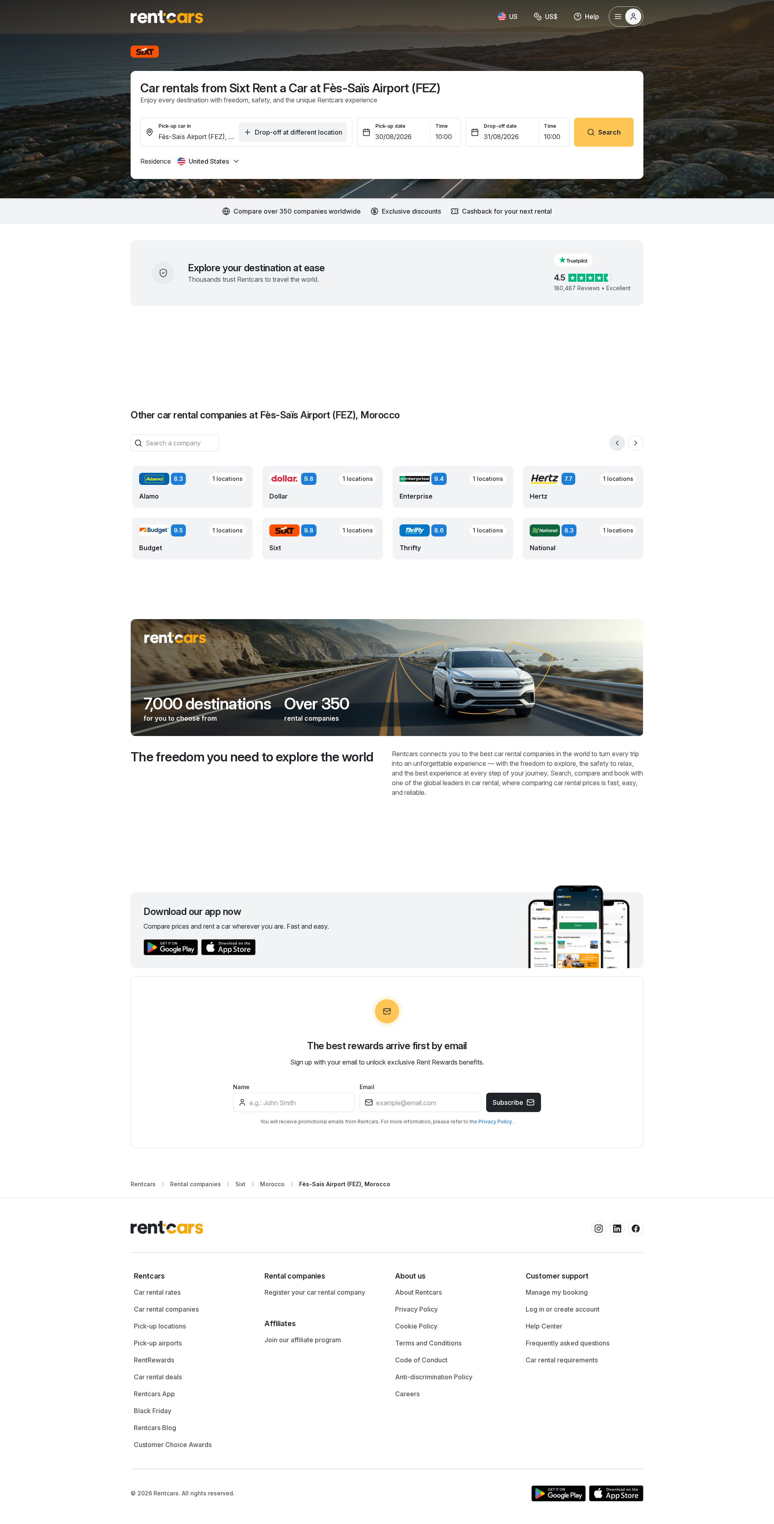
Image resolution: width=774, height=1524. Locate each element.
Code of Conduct (421, 1360)
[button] (579, 260)
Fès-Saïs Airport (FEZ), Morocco (344, 1184)
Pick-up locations (160, 1326)
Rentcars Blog (155, 1428)
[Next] (635, 443)
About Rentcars (418, 1292)
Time (441, 126)
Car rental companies (166, 1309)
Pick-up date (390, 126)
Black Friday (152, 1411)
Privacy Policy (496, 1122)
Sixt (240, 1184)
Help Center (544, 1326)
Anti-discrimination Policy (433, 1377)
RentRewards (154, 1360)
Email (367, 1086)
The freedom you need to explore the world (252, 757)
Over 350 (317, 703)
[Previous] (617, 443)
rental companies (311, 718)
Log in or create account (562, 1309)
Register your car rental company (314, 1292)
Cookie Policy (416, 1326)
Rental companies (195, 1184)
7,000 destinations (207, 703)
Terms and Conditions (428, 1343)
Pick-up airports (158, 1343)
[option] (191, 1276)
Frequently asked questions (568, 1343)
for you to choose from (180, 718)
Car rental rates (157, 1292)
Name (241, 1086)
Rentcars (143, 1184)
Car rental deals (158, 1377)
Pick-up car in (174, 126)
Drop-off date (500, 126)
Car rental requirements (562, 1360)
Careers (407, 1394)
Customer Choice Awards (173, 1445)
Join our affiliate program (302, 1340)
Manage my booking (557, 1292)
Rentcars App (154, 1394)
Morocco (272, 1184)
